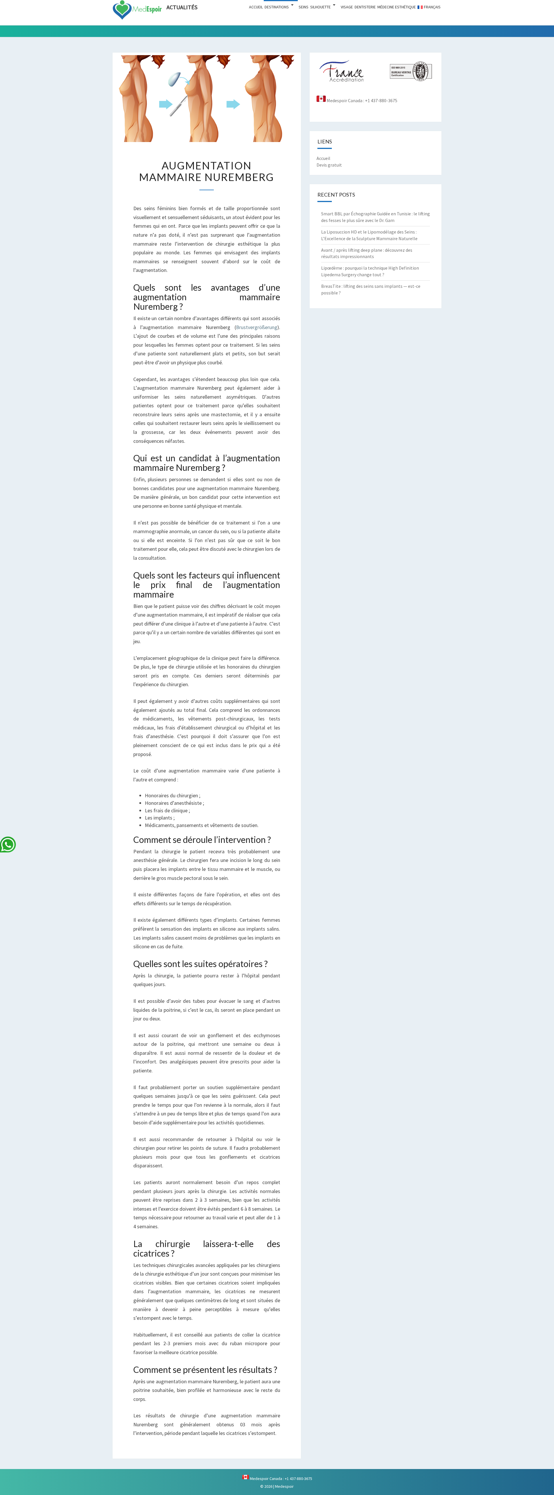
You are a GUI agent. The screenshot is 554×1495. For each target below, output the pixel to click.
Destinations (277, 7)
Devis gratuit (329, 165)
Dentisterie (365, 7)
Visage (347, 7)
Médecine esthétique (396, 7)
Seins (303, 7)
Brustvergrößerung (256, 327)
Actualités (181, 7)
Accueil (256, 7)
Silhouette (320, 7)
